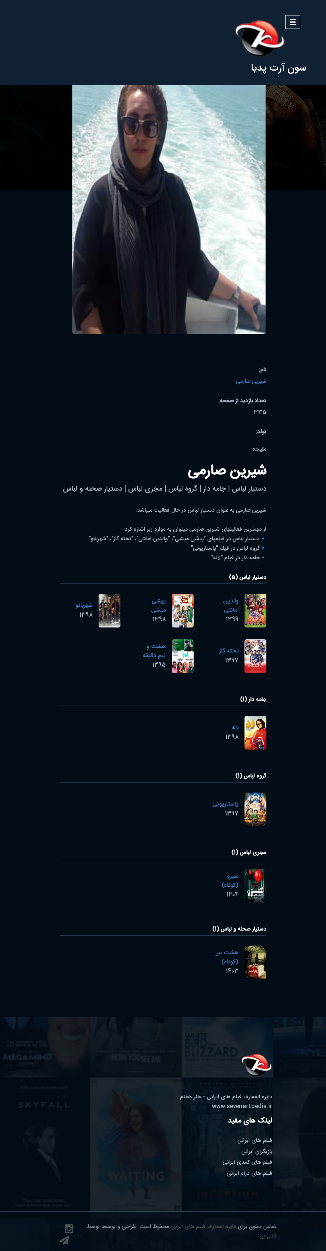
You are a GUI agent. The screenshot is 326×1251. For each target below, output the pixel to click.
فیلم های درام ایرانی (249, 1173)
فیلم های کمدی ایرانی (247, 1162)
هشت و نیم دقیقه (154, 651)
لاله (235, 728)
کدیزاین (268, 1236)
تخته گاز (229, 651)
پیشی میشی (158, 605)
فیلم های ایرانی (254, 1140)
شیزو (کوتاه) (230, 880)
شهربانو (84, 605)
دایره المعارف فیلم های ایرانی (203, 1227)
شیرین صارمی (251, 381)
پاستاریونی (225, 804)
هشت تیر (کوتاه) (227, 957)
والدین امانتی (231, 605)
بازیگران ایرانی (256, 1152)
